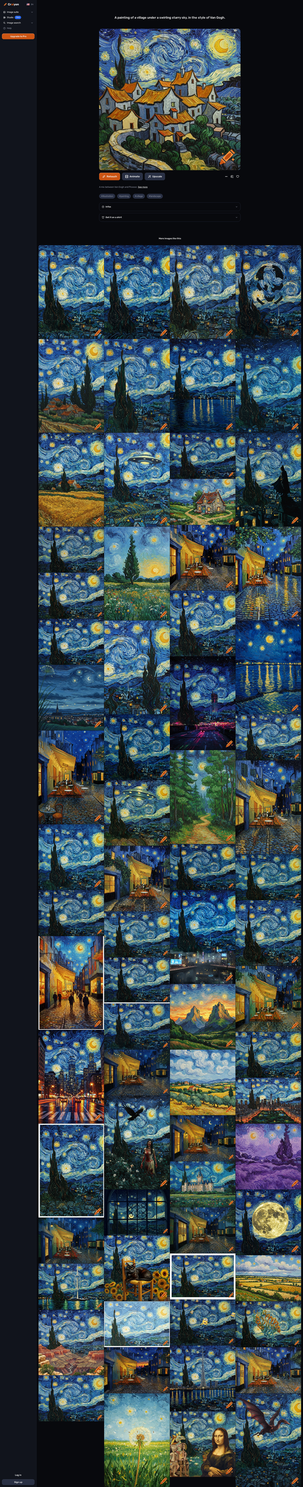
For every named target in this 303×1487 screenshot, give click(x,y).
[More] (226, 176)
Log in (18, 1475)
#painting (124, 196)
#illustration (107, 196)
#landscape (155, 196)
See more (143, 187)
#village (139, 196)
